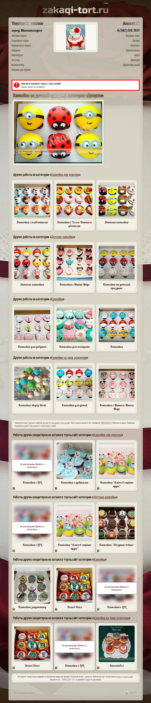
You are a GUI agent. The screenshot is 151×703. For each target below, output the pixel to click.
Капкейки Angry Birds (32, 405)
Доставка (135, 60)
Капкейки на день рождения (69, 357)
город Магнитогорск (27, 30)
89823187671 (106, 422)
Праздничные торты (21, 45)
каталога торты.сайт (61, 422)
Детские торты (19, 35)
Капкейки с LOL (32, 482)
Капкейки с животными (32, 222)
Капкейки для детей (74, 405)
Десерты (16, 50)
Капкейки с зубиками (74, 482)
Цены (137, 55)
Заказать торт (133, 35)
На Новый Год (18, 64)
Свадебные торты (20, 40)
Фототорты (17, 55)
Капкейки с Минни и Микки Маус (117, 407)
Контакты (135, 45)
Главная (136, 40)
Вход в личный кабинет (25, 692)
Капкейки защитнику (32, 607)
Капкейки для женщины (74, 346)
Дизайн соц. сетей (131, 64)
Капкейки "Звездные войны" (116, 545)
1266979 (132, 692)
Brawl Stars (74, 607)
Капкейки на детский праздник (116, 286)
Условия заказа (133, 50)
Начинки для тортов (21, 69)
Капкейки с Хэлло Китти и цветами (74, 224)
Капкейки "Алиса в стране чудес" (116, 484)
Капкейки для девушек (32, 346)
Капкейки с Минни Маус (74, 284)
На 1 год (16, 60)
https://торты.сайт (124, 676)
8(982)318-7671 (69, 679)
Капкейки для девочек (65, 174)
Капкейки (57, 299)
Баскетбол (117, 665)
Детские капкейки (116, 222)
